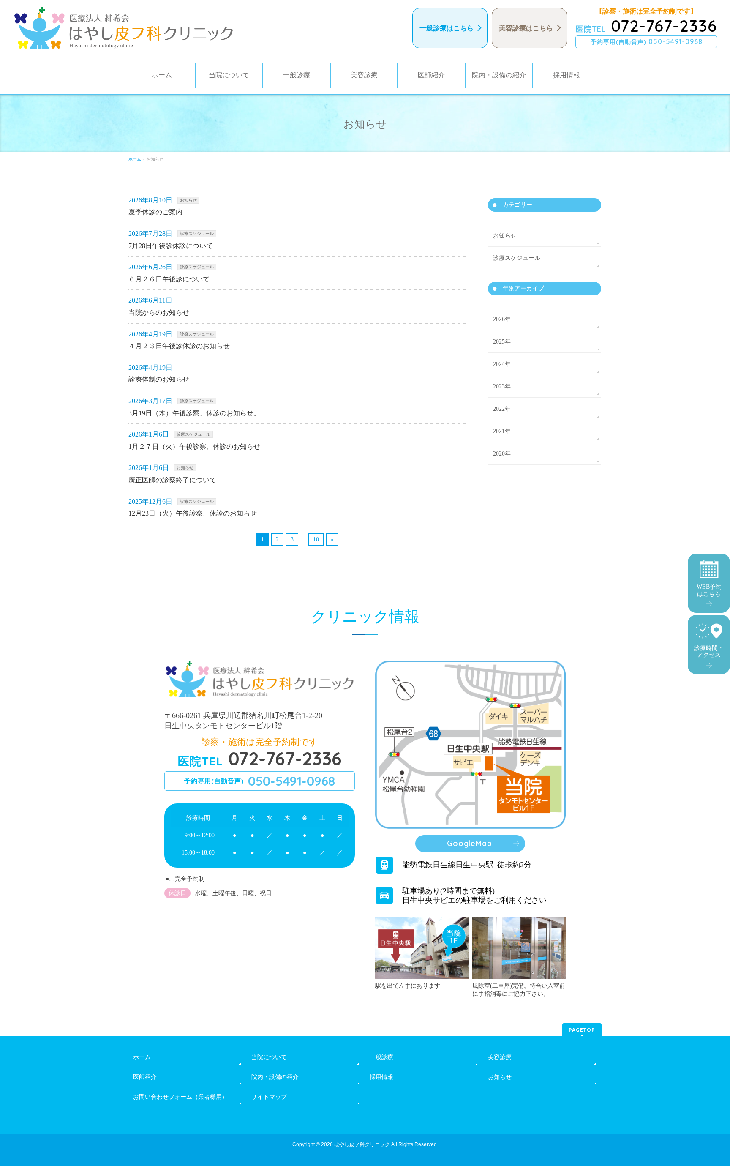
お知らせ (188, 200)
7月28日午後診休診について (170, 245)
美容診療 (500, 1057)
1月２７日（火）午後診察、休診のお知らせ (194, 446)
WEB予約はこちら (709, 590)
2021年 (502, 431)
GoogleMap (469, 843)
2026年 (502, 319)
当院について (269, 1057)
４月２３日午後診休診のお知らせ (179, 346)
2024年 (502, 364)
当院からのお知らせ (158, 312)
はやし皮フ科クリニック (362, 1144)
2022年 (502, 409)
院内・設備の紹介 (275, 1077)
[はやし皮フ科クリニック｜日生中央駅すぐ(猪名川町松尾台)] (124, 28)
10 (316, 539)
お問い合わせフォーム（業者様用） (180, 1097)
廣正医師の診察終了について (172, 479)
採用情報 (381, 1077)
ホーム (142, 1057)
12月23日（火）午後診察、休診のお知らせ (192, 513)
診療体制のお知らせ (158, 379)
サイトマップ (269, 1097)
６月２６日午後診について (169, 279)
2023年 (502, 386)
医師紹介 (145, 1077)
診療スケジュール (197, 233)
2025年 (502, 342)
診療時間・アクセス (709, 651)
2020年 (502, 454)
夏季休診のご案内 (155, 212)
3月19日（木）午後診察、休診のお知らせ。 (194, 413)
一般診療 (381, 1057)
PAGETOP (582, 1029)
